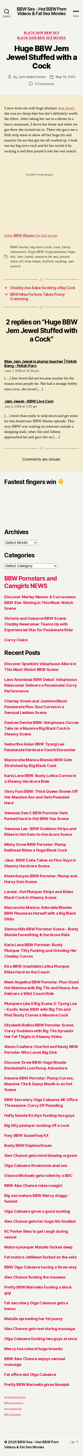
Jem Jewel (66, 108)
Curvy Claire (16, 640)
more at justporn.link (12, 1409)
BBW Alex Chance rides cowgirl (33, 1185)
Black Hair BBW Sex (41, 33)
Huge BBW (36, 252)
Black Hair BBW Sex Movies (41, 38)
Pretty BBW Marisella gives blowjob (36, 1384)
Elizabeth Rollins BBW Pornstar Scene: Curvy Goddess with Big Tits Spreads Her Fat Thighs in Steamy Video (39, 1031)
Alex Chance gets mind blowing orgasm (40, 1155)
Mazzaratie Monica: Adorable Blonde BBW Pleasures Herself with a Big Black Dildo (40, 913)
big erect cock (41, 247)
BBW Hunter (19, 247)
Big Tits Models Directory (15, 1397)
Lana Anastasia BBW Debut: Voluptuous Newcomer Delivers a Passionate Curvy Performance (40, 685)
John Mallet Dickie (31, 77)
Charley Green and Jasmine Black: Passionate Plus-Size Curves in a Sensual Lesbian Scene (35, 707)
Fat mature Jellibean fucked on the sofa (40, 1257)
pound (64, 257)
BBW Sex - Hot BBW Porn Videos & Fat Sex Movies (41, 11)
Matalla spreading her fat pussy (33, 1318)
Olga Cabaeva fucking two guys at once (40, 1338)
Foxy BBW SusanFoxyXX (26, 1135)
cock (56, 247)
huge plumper (55, 252)
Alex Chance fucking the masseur (35, 1277)
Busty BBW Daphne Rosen (28, 1145)
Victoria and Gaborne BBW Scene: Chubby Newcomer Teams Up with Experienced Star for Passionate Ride (38, 624)
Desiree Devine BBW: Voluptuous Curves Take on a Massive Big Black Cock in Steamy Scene (41, 728)
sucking (61, 261)
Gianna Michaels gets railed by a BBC (38, 1175)
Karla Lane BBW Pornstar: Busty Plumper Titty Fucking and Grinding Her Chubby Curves (40, 951)
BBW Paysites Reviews (13, 1403)
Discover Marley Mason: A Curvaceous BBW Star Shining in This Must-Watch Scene (40, 603)
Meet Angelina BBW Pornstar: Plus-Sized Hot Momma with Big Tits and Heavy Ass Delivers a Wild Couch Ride (41, 988)
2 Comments (44, 84)
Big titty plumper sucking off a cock (36, 1125)
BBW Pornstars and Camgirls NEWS (30, 582)
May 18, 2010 (65, 77)
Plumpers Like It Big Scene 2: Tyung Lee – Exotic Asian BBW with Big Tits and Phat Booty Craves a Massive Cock (40, 1009)
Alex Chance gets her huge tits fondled (40, 1221)
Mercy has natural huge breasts (33, 1348)
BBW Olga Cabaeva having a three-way (40, 1267)
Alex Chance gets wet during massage (39, 1328)
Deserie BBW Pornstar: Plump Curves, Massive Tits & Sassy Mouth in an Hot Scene (39, 1084)
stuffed (47, 261)
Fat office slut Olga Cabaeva (30, 1374)
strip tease (32, 261)
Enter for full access (30, 235)
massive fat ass (46, 257)
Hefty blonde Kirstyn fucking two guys (39, 1115)
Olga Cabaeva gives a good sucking (37, 1211)
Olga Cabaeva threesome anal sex (35, 1165)
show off (16, 261)
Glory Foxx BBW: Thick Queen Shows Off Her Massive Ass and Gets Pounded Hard (41, 797)
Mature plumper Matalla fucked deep (38, 1247)
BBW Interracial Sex (12, 1414)
